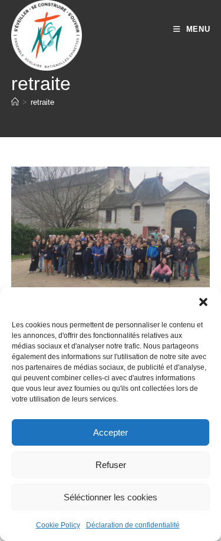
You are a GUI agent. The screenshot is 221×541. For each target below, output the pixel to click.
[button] (203, 302)
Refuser (110, 465)
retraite (42, 102)
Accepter (110, 432)
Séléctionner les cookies (110, 497)
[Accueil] (15, 102)
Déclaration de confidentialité (133, 525)
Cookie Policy (58, 525)
